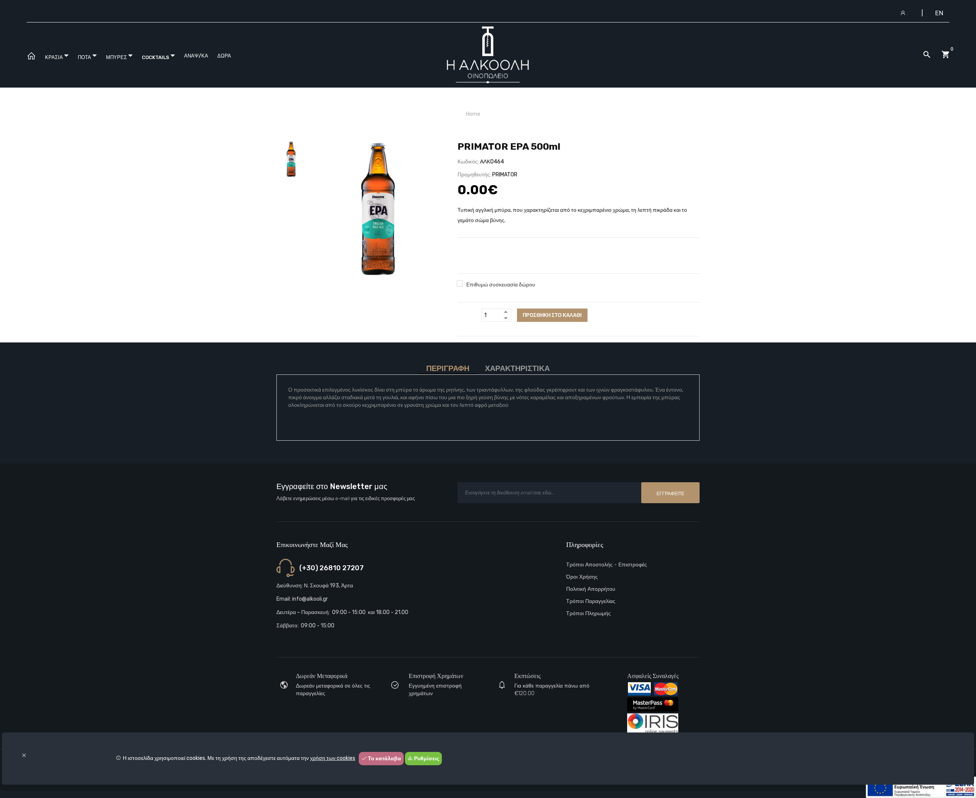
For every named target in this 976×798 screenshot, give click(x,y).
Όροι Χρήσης (582, 577)
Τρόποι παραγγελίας (590, 601)
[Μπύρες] (378, 210)
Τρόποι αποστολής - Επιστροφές (606, 564)
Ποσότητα (468, 315)
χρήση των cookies (332, 758)
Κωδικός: (468, 161)
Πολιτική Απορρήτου (590, 589)
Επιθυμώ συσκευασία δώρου (500, 284)
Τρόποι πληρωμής (588, 613)
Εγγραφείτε (670, 493)
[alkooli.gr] (31, 56)
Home (473, 114)
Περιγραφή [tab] (447, 368)
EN (939, 13)
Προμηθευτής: (474, 174)
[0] (945, 54)
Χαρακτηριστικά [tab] (517, 368)
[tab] (291, 159)
